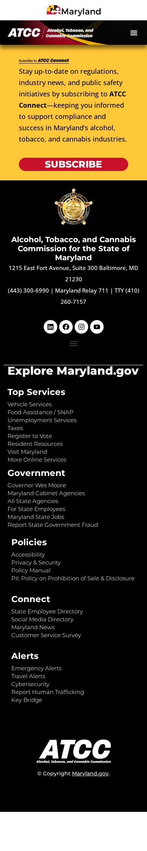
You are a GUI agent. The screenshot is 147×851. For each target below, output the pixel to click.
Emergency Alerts (36, 668)
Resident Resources (35, 443)
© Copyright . (73, 773)
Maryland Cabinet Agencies (46, 493)
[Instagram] (81, 327)
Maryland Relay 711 (82, 290)
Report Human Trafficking (47, 691)
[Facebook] (66, 327)
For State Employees (36, 508)
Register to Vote (30, 435)
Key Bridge (26, 699)
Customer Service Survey (46, 635)
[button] (133, 32)
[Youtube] (97, 327)
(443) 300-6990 (28, 290)
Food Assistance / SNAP (41, 412)
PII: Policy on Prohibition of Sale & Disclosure (73, 578)
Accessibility (28, 554)
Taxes (15, 428)
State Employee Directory (47, 611)
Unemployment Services (42, 420)
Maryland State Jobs (36, 516)
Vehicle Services (30, 404)
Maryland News (33, 627)
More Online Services (37, 459)
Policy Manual (31, 570)
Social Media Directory (42, 619)
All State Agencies (33, 501)
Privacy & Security (36, 562)
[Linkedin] (50, 327)
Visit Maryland (27, 451)
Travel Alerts (28, 676)
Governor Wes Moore (37, 485)
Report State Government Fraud (53, 524)
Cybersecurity (30, 684)
